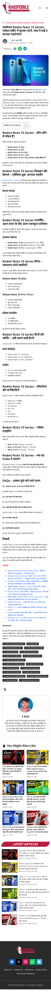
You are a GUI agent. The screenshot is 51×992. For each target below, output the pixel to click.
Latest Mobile (11, 23)
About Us (8, 969)
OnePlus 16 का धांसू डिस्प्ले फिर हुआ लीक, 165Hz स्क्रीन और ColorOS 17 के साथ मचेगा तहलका (37, 829)
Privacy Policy (41, 969)
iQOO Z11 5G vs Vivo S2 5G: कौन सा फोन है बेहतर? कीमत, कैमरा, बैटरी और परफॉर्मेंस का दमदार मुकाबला (12, 800)
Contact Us (18, 969)
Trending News (37, 23)
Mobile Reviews (24, 23)
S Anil (16, 40)
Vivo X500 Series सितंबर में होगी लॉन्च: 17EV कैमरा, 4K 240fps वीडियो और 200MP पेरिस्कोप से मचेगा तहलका (12, 770)
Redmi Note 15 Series (11, 180)
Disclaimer (29, 969)
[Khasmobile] (16, 7)
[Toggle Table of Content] (24, 126)
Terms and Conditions (25, 973)
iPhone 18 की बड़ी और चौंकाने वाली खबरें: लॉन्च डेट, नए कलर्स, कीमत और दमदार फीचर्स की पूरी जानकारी (36, 800)
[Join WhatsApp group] (45, 790)
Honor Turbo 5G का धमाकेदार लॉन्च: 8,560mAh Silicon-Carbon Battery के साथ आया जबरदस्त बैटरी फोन (37, 770)
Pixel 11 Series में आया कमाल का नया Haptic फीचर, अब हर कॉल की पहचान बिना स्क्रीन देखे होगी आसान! (13, 829)
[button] (40, 8)
